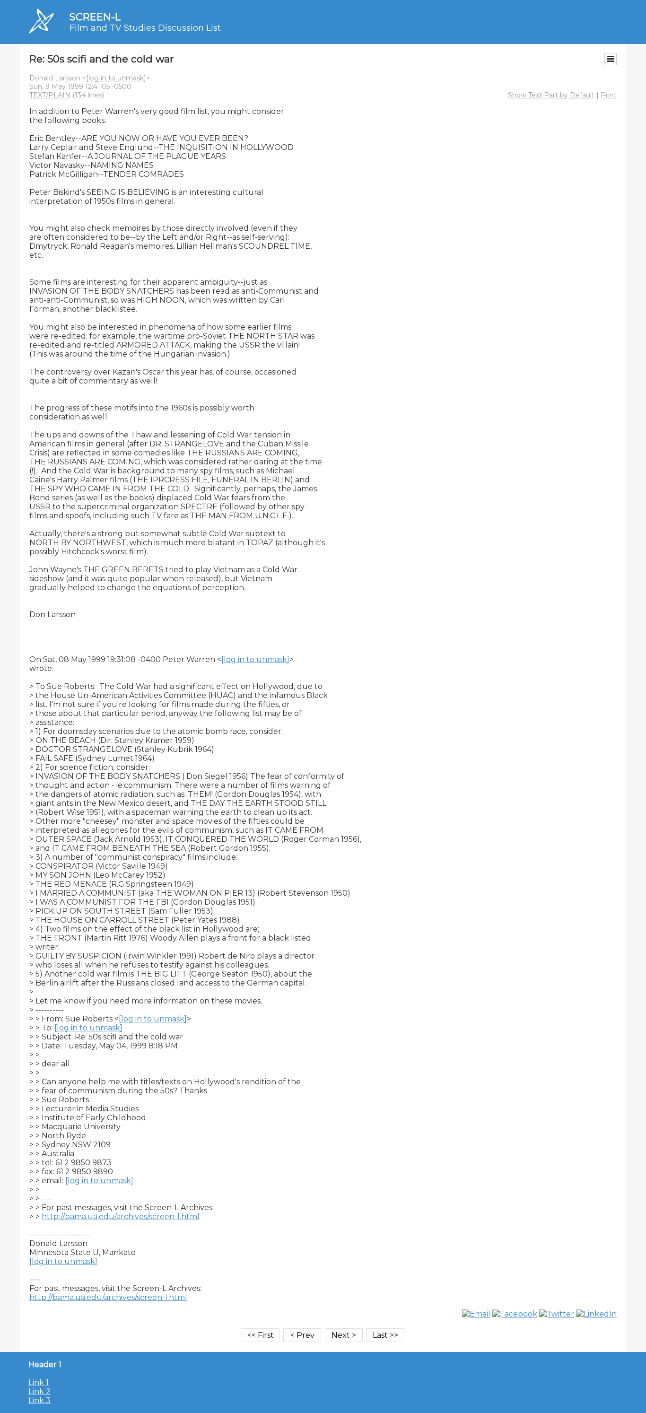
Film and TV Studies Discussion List (145, 28)
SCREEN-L (95, 17)
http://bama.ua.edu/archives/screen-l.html (121, 1216)
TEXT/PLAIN (49, 95)
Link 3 (39, 1400)
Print (609, 95)
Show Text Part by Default (551, 95)
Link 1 (38, 1382)
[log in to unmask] (116, 78)
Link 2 (39, 1391)
